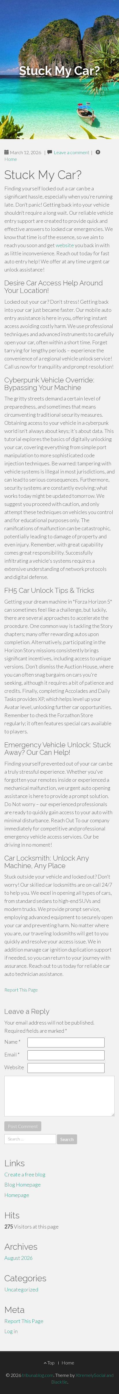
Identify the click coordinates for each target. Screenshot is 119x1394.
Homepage (16, 1195)
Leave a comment (71, 152)
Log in (11, 1331)
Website (14, 1067)
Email (12, 1054)
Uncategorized (21, 1289)
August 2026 (18, 1258)
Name (12, 1041)
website (65, 245)
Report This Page (21, 989)
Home (10, 159)
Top (51, 1362)
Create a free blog (24, 1174)
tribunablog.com (37, 1375)
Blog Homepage (22, 1184)
